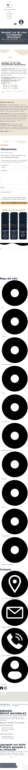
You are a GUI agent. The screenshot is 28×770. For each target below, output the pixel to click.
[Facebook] (1, 688)
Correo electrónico (6, 192)
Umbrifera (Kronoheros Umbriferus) (23, 229)
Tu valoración (4, 170)
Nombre (3, 187)
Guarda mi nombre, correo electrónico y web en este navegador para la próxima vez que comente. (13, 198)
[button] (9, 7)
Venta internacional (12, 39)
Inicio (3, 39)
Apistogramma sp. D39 (6, 228)
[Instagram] (5, 688)
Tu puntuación (4, 165)
